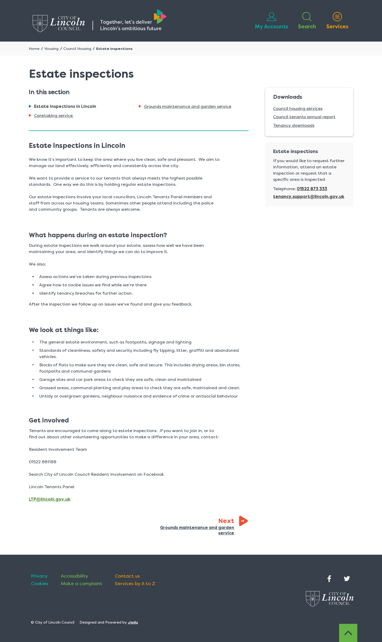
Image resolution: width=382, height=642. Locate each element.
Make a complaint (81, 583)
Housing (51, 49)
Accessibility (74, 576)
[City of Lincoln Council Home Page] (99, 21)
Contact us (127, 576)
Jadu (133, 622)
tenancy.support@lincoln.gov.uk (308, 196)
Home (34, 49)
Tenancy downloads (293, 125)
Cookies (39, 583)
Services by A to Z (135, 583)
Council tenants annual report (304, 116)
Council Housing (77, 49)
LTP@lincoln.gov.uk (49, 499)
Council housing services (297, 108)
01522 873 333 (312, 188)
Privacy (39, 576)
